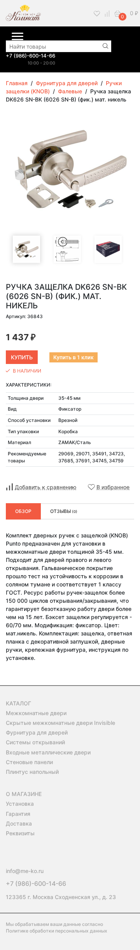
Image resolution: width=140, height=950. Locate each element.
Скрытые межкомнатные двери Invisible (60, 722)
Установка (20, 803)
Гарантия (18, 813)
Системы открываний (35, 742)
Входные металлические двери (48, 752)
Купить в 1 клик (73, 357)
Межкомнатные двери (36, 713)
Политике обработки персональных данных (56, 931)
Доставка (19, 823)
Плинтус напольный (32, 771)
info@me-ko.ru (25, 871)
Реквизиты (20, 833)
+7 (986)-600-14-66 (30, 55)
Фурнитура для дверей (37, 732)
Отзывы (63, 511)
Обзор (23, 511)
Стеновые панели (29, 762)
